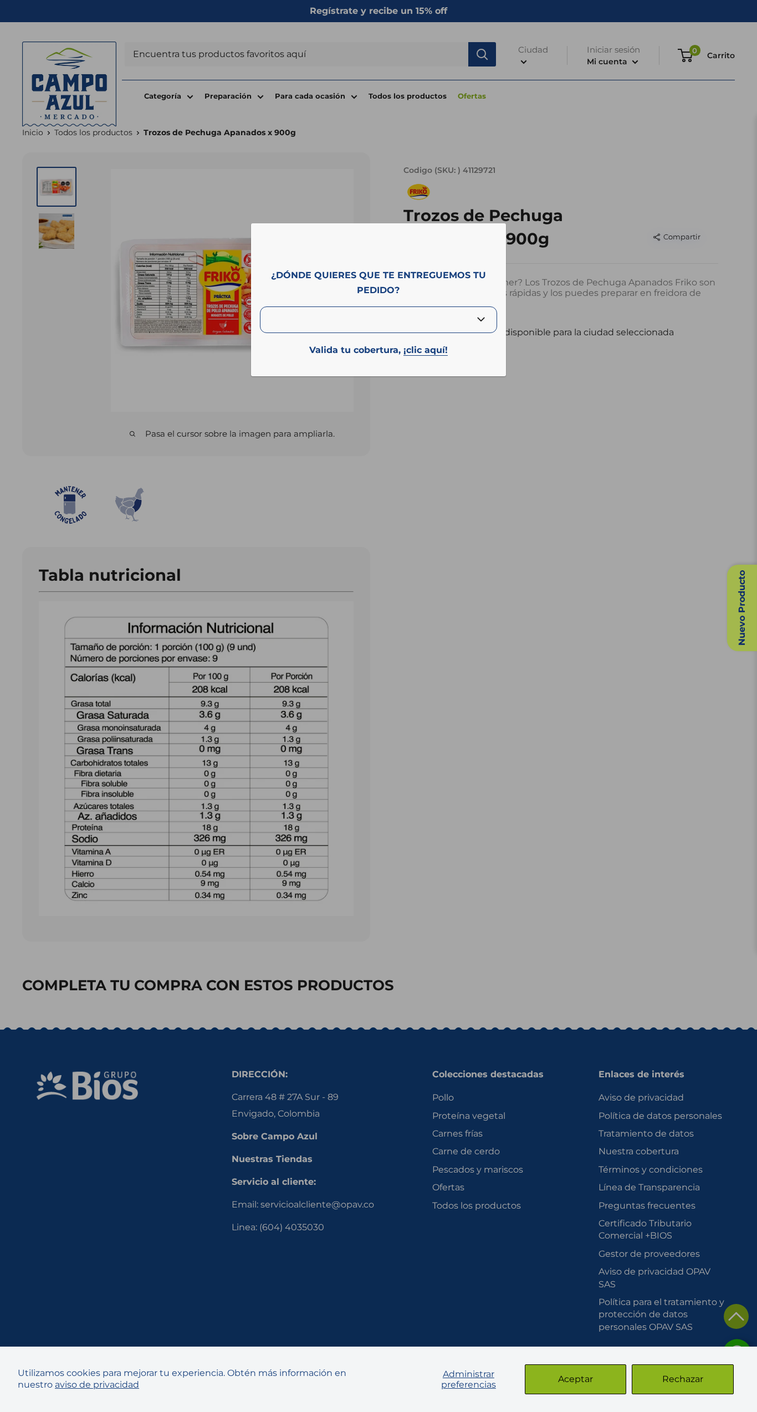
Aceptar (575, 1379)
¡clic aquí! (425, 350)
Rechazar (682, 1379)
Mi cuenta (608, 61)
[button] (736, 1316)
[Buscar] (482, 54)
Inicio (32, 132)
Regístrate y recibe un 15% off (378, 11)
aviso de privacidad (97, 1384)
